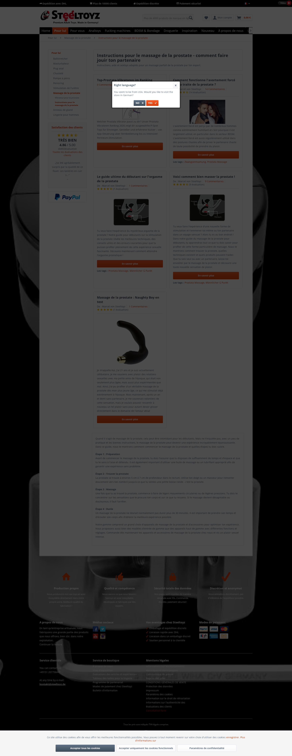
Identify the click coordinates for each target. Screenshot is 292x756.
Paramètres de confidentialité (206, 748)
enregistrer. (233, 737)
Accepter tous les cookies (85, 748)
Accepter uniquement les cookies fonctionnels (146, 748)
